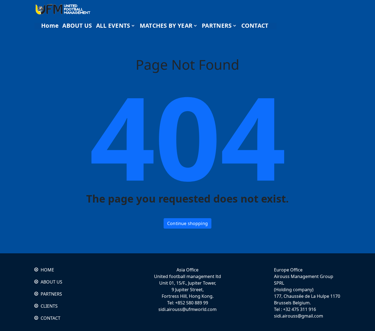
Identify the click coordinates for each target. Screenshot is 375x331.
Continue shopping (187, 223)
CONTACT (50, 318)
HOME (47, 270)
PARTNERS (51, 294)
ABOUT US (51, 282)
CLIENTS (49, 306)
